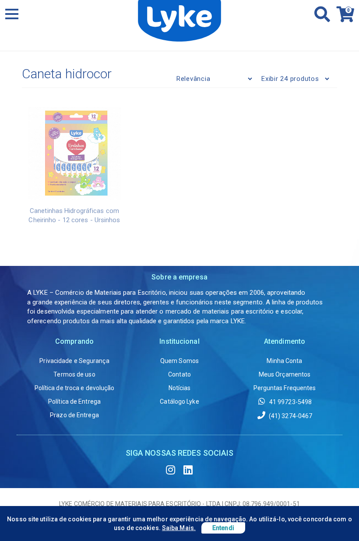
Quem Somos (179, 360)
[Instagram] (171, 470)
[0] (343, 18)
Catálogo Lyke (179, 401)
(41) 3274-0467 (290, 415)
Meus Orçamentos (285, 374)
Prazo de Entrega (74, 415)
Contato (179, 374)
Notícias (180, 387)
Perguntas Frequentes (284, 387)
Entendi (223, 527)
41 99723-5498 (290, 401)
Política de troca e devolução (75, 387)
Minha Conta (284, 360)
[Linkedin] (188, 470)
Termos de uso (74, 374)
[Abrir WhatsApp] (337, 519)
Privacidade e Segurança (74, 360)
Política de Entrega (74, 401)
